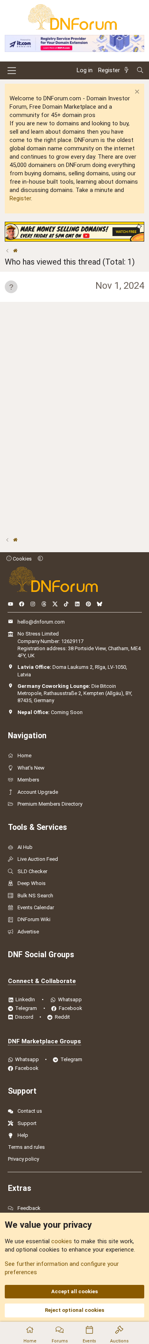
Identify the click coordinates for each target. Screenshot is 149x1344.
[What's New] (128, 70)
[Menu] (11, 71)
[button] (40, 559)
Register (20, 198)
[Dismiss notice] (136, 92)
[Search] (140, 70)
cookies (61, 1241)
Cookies (22, 559)
